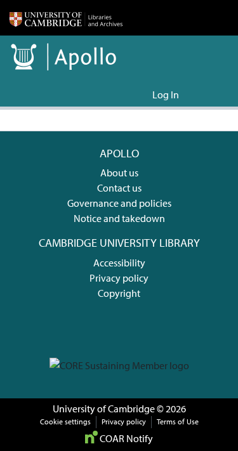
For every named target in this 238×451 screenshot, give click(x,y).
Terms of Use (178, 421)
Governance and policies (119, 203)
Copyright (119, 293)
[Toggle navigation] (210, 94)
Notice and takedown (119, 218)
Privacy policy (119, 277)
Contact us (119, 187)
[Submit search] (122, 94)
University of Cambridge (104, 408)
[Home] (66, 17)
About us (119, 172)
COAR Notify (125, 438)
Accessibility (119, 262)
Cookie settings (65, 421)
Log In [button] (166, 94)
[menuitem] (141, 94)
